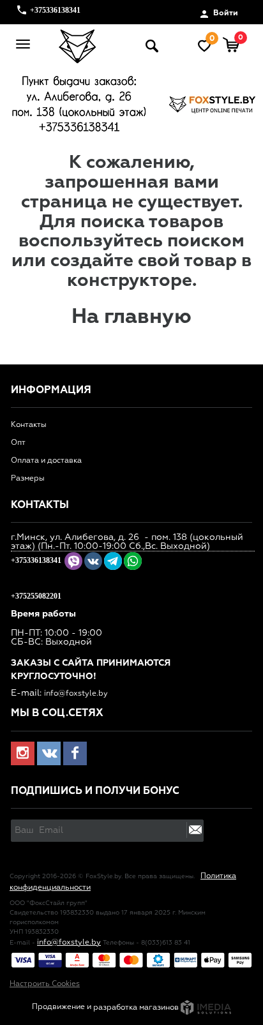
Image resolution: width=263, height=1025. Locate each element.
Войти (224, 13)
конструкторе (129, 281)
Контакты (29, 425)
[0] (232, 45)
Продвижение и (62, 1008)
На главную (131, 317)
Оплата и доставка (46, 461)
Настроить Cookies (45, 984)
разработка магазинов (137, 1008)
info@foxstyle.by (76, 694)
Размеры (28, 479)
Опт (18, 443)
